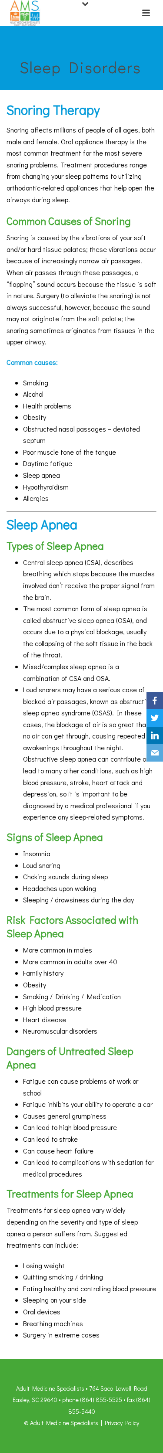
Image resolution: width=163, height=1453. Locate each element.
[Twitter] (154, 718)
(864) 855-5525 (101, 1399)
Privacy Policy (122, 1423)
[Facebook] (154, 700)
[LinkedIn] (154, 735)
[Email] (154, 753)
